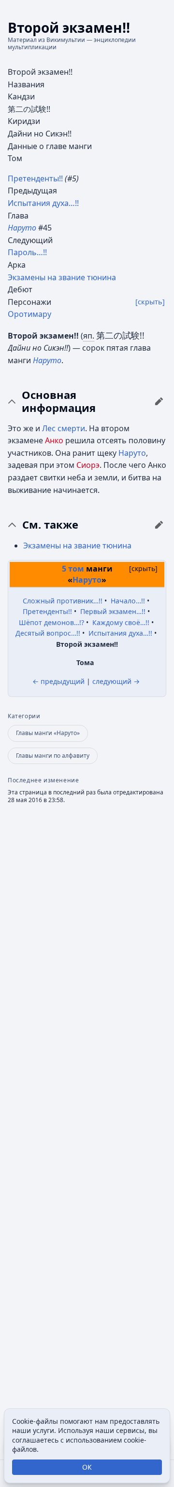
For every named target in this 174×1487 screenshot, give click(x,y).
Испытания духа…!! (43, 203)
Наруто (47, 360)
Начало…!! (128, 600)
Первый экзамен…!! (112, 611)
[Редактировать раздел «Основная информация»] (159, 401)
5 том (73, 568)
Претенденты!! (35, 178)
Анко (54, 440)
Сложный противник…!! (62, 600)
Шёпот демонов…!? (51, 622)
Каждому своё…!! (120, 622)
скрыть (143, 568)
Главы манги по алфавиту (52, 755)
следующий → (116, 681)
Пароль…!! (27, 252)
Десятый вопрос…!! (47, 633)
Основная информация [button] (59, 401)
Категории (24, 716)
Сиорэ (88, 465)
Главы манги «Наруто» (48, 733)
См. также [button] (50, 525)
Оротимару (29, 314)
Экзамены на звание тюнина (62, 277)
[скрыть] (150, 301)
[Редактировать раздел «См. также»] (159, 525)
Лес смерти (63, 428)
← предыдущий (58, 681)
